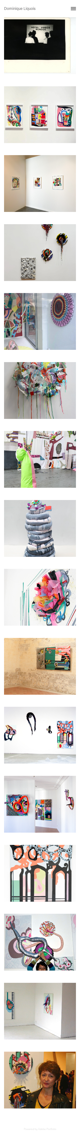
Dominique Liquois (20, 8)
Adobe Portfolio (47, 1129)
